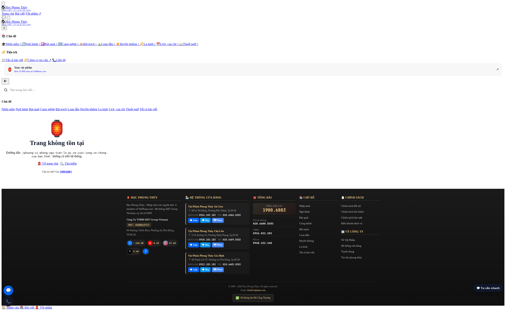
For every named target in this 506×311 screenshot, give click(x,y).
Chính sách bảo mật (351, 217)
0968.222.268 (262, 243)
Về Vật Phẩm (348, 239)
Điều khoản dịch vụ (351, 223)
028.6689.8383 (232, 239)
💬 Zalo (193, 220)
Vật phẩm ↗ (33, 13)
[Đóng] (5, 81)
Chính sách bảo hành (352, 211)
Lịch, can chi (167, 44)
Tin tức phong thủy (351, 257)
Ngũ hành (31, 44)
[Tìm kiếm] (8, 18)
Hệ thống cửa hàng (351, 245)
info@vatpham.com (256, 290)
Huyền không (127, 44)
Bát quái (49, 44)
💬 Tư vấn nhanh (488, 288)
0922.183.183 (207, 264)
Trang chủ (8, 13)
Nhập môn (11, 44)
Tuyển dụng (347, 251)
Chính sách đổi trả (351, 205)
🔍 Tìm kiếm (68, 163)
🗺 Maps (217, 220)
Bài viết (20, 13)
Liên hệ (59, 60)
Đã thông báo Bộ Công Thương (253, 298)
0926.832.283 (262, 233)
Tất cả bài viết (12, 60)
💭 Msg (205, 220)
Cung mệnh (68, 44)
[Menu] (3, 4)
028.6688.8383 (263, 223)
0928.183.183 (207, 239)
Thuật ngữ (188, 44)
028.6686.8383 (232, 215)
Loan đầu (106, 44)
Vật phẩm (43, 307)
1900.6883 (66, 171)
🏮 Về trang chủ (47, 163)
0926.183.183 (207, 215)
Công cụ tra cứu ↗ (37, 60)
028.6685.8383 (232, 264)
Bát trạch (87, 44)
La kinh (147, 44)
